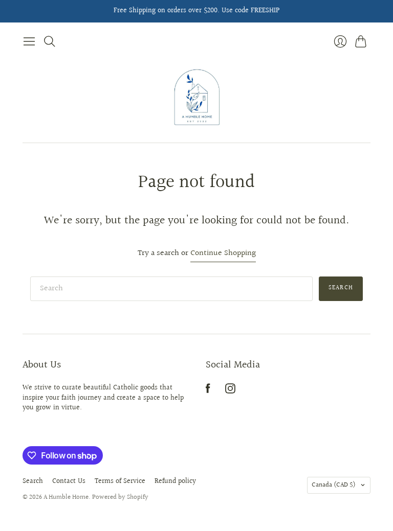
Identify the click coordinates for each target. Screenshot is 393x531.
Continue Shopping (223, 254)
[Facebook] (208, 391)
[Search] (49, 41)
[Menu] (29, 41)
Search (341, 288)
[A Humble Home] (196, 96)
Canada (334, 485)
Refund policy (175, 481)
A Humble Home (66, 497)
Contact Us (68, 481)
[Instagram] (230, 391)
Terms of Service (120, 481)
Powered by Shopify (120, 497)
